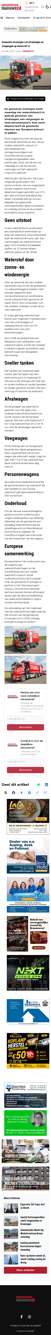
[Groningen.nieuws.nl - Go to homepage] (25, 1298)
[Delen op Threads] (5, 793)
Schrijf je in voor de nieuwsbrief (25, 1325)
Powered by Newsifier (25, 1331)
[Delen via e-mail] (45, 793)
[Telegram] (29, 793)
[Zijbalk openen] (1, 18)
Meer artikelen (25, 1270)
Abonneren (25, 727)
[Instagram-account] (29, 1316)
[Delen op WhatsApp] (38, 785)
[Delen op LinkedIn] (46, 785)
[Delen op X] (21, 793)
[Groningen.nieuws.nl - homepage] (11, 7)
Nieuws (10, 17)
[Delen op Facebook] (13, 793)
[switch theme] (47, 7)
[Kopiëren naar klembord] (37, 793)
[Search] (42, 7)
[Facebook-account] (21, 1316)
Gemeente (24, 17)
